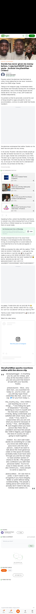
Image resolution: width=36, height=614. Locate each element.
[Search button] (23, 35)
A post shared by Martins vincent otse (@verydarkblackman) (18, 362)
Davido (3, 570)
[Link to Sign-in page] (26, 35)
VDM (10, 570)
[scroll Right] (6, 215)
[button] (3, 611)
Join (31, 231)
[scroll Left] (2, 215)
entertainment (9, 61)
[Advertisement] (18, 126)
